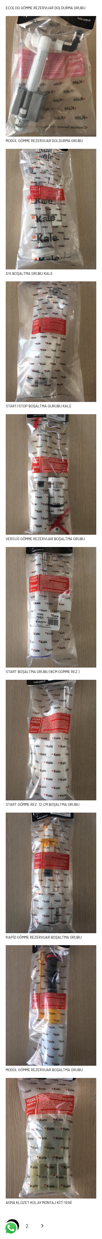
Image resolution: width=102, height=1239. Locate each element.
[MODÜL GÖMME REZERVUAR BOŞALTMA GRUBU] (51, 947)
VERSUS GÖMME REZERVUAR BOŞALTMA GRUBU (45, 538)
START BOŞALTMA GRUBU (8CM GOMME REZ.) (42, 671)
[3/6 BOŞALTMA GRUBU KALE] (51, 151)
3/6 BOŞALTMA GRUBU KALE (29, 273)
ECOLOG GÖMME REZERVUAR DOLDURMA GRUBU (45, 7)
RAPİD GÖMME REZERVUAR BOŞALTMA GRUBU (44, 937)
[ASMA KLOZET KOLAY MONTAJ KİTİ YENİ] (51, 1080)
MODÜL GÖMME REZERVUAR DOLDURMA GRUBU (44, 140)
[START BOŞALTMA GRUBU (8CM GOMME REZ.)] (51, 549)
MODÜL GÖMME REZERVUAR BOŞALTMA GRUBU (44, 1069)
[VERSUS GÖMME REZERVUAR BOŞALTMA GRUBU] (51, 416)
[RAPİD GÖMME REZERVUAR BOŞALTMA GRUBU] (51, 815)
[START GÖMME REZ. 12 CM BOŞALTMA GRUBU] (51, 682)
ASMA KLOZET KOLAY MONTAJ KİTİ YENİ (39, 1202)
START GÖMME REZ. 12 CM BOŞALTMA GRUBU (42, 804)
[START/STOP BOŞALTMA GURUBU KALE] (51, 283)
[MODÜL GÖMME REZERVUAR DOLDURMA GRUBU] (51, 18)
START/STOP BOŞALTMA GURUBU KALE (39, 406)
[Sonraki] (42, 1225)
